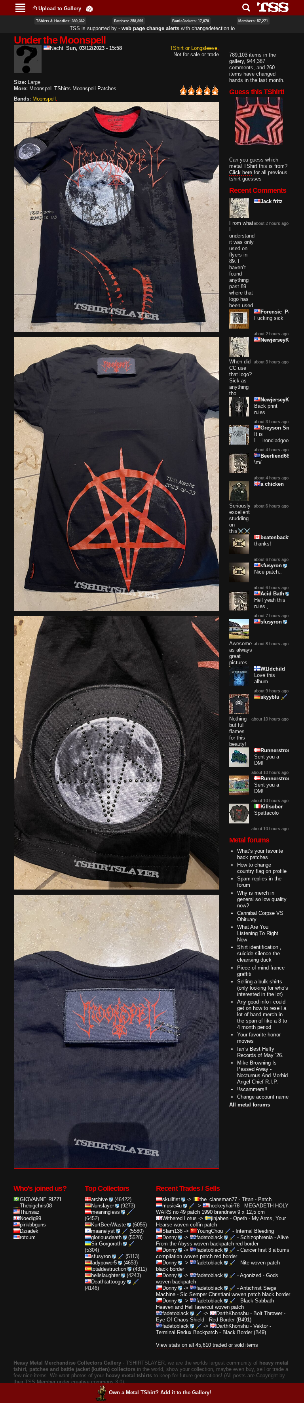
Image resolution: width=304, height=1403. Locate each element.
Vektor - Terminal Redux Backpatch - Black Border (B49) (213, 1329)
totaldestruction (108, 1269)
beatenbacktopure (282, 537)
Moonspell (44, 99)
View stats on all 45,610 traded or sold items (207, 1345)
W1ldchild (272, 669)
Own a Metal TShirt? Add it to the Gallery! (160, 1392)
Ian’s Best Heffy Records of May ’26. (260, 1052)
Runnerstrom (276, 750)
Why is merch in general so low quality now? (262, 899)
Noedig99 (30, 1218)
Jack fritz (271, 201)
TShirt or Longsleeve (193, 48)
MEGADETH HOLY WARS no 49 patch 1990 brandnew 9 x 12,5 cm (222, 1209)
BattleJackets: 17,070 (190, 21)
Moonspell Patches (94, 88)
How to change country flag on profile (262, 868)
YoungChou (210, 1231)
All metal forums (249, 1105)
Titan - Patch (257, 1199)
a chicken (272, 484)
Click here (240, 172)
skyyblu (269, 697)
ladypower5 (104, 1263)
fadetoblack (209, 1237)
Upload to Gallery (59, 8)
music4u (172, 1206)
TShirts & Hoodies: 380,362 (60, 21)
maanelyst (103, 1231)
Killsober (271, 807)
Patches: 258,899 (128, 21)
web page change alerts (150, 28)
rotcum (28, 1237)
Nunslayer (102, 1206)
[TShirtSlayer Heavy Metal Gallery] (270, 7)
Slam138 (172, 1231)
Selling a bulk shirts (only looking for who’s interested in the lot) (262, 988)
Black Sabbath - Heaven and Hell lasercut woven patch (216, 1304)
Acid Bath (272, 594)
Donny (169, 1237)
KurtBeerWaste (108, 1225)
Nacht (56, 48)
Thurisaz (30, 1212)
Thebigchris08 (36, 1206)
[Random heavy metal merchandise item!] (89, 8)
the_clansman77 (218, 1199)
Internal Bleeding (255, 1231)
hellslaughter (105, 1275)
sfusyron (271, 565)
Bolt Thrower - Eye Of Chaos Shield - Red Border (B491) (220, 1316)
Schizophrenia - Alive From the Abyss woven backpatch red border (222, 1240)
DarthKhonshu (232, 1313)
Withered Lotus (179, 1218)
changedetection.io (213, 28)
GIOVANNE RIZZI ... (44, 1199)
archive (99, 1199)
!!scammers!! (252, 1089)
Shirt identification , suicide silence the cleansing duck (259, 953)
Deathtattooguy (108, 1282)
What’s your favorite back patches (260, 854)
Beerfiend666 (276, 456)
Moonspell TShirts (50, 88)
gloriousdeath (106, 1237)
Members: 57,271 (253, 21)
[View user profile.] (28, 69)
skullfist (171, 1199)
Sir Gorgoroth (106, 1244)
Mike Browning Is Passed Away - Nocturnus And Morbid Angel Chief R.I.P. (262, 1072)
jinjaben (219, 1218)
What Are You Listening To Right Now (257, 933)
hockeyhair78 (224, 1206)
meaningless (105, 1212)
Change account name (263, 1097)
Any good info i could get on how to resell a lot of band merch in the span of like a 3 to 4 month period (262, 1014)
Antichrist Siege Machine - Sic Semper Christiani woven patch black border (223, 1291)
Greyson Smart (278, 428)
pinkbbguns (33, 1225)
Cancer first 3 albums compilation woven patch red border (222, 1253)
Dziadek (29, 1231)
